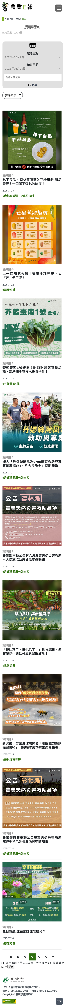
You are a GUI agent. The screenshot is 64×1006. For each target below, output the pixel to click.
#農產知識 (8, 289)
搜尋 (34, 85)
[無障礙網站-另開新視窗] (9, 1001)
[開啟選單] (58, 8)
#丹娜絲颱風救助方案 (15, 477)
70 (25, 956)
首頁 (18, 19)
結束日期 (32, 64)
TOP (59, 1001)
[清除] (58, 77)
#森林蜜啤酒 (10, 196)
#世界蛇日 (8, 665)
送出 (11, 966)
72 (39, 956)
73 (46, 956)
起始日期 (32, 53)
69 (18, 956)
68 (11, 956)
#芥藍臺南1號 (11, 383)
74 (53, 956)
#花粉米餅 (27, 196)
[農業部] (13, 979)
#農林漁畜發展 (11, 759)
